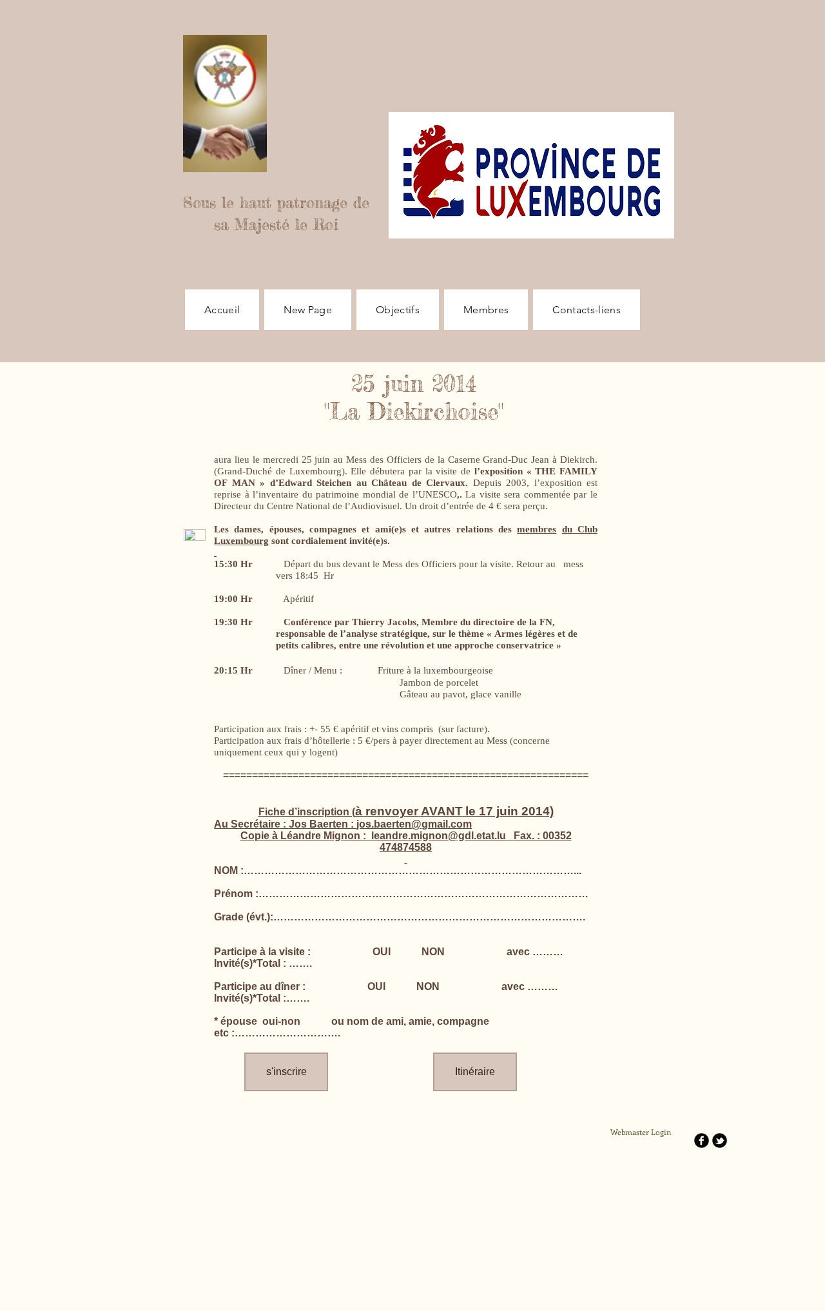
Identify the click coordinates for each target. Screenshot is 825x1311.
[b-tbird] (719, 1140)
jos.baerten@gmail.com (414, 824)
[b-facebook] (701, 1140)
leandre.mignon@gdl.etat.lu (438, 835)
